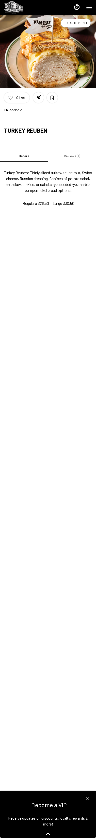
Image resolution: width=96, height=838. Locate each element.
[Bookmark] (52, 97)
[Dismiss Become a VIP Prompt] (88, 798)
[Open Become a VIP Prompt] (48, 834)
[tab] (24, 156)
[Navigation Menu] (89, 7)
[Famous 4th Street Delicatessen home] (26, 7)
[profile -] (77, 7)
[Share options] (38, 97)
